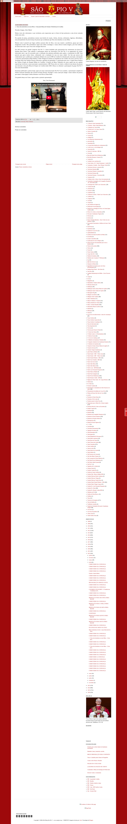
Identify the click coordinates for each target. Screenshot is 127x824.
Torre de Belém (91, 502)
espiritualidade (90, 232)
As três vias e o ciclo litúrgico (94, 147)
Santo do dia (90, 448)
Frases (88, 250)
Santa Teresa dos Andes (92, 442)
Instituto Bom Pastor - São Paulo (95, 269)
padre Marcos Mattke (92, 351)
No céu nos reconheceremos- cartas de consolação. (99, 314)
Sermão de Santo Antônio (93, 472)
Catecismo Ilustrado (92, 169)
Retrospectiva (90, 420)
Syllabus (89, 496)
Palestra (89, 381)
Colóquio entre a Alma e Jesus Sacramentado (97, 179)
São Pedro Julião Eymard (93, 462)
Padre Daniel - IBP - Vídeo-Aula (95, 355)
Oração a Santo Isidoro (94, 573)
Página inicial (49, 164)
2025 (89, 690)
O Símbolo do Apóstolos (93, 344)
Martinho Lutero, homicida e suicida (95, 751)
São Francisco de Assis (92, 454)
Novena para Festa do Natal (93, 330)
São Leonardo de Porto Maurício (95, 458)
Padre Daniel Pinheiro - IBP (93, 357)
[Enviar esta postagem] (30, 119)
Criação (89, 202)
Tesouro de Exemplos (92, 500)
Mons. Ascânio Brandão (93, 304)
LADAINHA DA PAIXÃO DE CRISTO (97, 766)
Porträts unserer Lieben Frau (94, 401)
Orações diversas (91, 347)
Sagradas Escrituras (91, 430)
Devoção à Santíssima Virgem (94, 213)
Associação (23, 121)
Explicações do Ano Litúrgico (94, 240)
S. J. (88, 424)
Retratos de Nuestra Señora (93, 418)
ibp (88, 260)
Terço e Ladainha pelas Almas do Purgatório (97, 757)
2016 (89, 539)
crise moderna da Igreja (92, 204)
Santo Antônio (90, 446)
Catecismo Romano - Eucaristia (94, 175)
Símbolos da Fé (91, 492)
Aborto (89, 133)
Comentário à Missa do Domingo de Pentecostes (98, 769)
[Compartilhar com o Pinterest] (38, 119)
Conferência (90, 192)
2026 (89, 692)
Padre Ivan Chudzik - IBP (93, 359)
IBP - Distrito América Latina (94, 783)
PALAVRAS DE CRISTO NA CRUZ (98, 627)
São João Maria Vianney (93, 456)
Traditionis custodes (92, 504)
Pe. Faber (89, 383)
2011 (89, 528)
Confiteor (89, 196)
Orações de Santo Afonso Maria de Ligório (97, 346)
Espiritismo (90, 228)
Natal (88, 312)
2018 (89, 544)
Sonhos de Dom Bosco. (92, 494)
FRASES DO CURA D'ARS (94, 763)
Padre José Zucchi (91, 361)
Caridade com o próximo (93, 161)
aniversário (89, 141)
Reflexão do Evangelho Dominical (95, 414)
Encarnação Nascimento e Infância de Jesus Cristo (99, 223)
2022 (89, 553)
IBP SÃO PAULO (91, 262)
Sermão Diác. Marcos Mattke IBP (95, 474)
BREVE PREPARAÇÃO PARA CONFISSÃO (98, 754)
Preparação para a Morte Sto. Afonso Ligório (97, 403)
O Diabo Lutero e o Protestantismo (95, 334)
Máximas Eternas (91, 284)
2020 (89, 548)
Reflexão (89, 412)
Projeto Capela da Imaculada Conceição (40, 16)
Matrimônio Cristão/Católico (94, 282)
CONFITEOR (92, 613)
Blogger (91, 820)
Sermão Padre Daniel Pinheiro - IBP (95, 482)
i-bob (80, 820)
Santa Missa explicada (92, 438)
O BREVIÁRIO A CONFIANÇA (97, 657)
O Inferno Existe (91, 336)
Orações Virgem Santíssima (93, 349)
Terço (88, 498)
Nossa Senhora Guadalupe (93, 322)
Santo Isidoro (90, 452)
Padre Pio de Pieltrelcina (93, 375)
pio (88, 395)
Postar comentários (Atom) (25, 167)
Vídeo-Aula (90, 513)
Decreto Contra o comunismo (94, 772)
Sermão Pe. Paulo (91, 488)
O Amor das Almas (91, 332)
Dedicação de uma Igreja (93, 206)
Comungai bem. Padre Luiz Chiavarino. (96, 184)
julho (90, 678)
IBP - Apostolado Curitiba (93, 779)
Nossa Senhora (90, 318)
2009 (89, 523)
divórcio (89, 218)
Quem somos (18, 16)
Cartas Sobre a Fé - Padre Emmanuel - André (97, 163)
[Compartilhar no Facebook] (37, 119)
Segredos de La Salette (92, 466)
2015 (89, 537)
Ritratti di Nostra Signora (93, 422)
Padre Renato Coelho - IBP (93, 377)
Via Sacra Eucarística (92, 511)
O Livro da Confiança (92, 338)
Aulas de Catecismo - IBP (93, 151)
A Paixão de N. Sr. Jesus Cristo (94, 129)
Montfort (89, 308)
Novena (89, 328)
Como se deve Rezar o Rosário (94, 760)
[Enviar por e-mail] (33, 119)
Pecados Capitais (91, 385)
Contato (54, 16)
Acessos (89, 135)
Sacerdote (89, 426)
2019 (89, 546)
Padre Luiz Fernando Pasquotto (94, 369)
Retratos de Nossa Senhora (93, 416)
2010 (89, 526)
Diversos (89, 215)
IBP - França (90, 785)
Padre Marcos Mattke (92, 371)
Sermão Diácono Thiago (93, 478)
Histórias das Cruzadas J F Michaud (95, 258)
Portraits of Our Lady (92, 399)
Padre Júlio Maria (91, 363)
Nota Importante (91, 326)
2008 (89, 521)
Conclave (89, 190)
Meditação (89, 286)
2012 (89, 530)
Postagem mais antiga (77, 164)
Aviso (88, 153)
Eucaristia (89, 236)
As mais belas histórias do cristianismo (96, 145)
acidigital (89, 137)
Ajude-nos (26, 16)
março (90, 560)
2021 (89, 551)
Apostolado (90, 143)
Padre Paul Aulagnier (92, 373)
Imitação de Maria (91, 264)
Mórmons (89, 310)
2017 (89, 542)
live (88, 278)
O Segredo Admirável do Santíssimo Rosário (97, 342)
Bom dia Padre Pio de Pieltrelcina (95, 155)
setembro (91, 680)
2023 (89, 685)
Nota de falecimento (92, 324)
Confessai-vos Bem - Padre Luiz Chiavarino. (97, 194)
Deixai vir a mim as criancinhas (94, 212)
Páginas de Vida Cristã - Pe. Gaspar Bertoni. (97, 379)
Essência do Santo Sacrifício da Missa (96, 234)
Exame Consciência (92, 238)
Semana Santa (90, 468)
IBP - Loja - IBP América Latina (94, 787)
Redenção (89, 410)
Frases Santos (90, 252)
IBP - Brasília (90, 781)
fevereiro (91, 557)
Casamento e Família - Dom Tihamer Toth (97, 165)
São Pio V (89, 464)
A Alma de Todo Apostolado (94, 123)
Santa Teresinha (91, 444)
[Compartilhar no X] (36, 119)
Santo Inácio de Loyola (92, 450)
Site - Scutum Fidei (91, 791)
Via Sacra (89, 509)
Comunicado (90, 186)
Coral (88, 200)
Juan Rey (89, 271)
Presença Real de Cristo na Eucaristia (96, 406)
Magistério (89, 280)
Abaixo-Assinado (91, 131)
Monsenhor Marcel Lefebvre (94, 306)
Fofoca (89, 248)
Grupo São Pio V (91, 254)
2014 (89, 535)
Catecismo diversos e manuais (94, 167)
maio (90, 673)
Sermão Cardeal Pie (92, 470)
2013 (89, 532)
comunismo (90, 188)
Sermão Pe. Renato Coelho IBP (94, 490)
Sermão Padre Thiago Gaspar (94, 484)
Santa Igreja (90, 434)
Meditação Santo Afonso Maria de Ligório (97, 288)
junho (90, 675)
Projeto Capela (90, 408)
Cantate (89, 159)
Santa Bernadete (91, 432)
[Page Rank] (88, 808)
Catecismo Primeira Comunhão (94, 171)
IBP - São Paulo (91, 789)
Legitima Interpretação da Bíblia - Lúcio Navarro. (98, 273)
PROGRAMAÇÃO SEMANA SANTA (98, 582)
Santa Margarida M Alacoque (94, 436)
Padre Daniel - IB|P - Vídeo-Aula (95, 353)
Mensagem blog (91, 292)
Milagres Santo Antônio (92, 296)
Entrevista (89, 226)
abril (90, 562)
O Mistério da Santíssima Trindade (95, 339)
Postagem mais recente (20, 164)
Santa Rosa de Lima (92, 440)
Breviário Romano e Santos (93, 157)
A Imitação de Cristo (92, 127)
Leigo (88, 276)
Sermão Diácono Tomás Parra (94, 480)
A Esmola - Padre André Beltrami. (95, 125)
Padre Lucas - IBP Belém (93, 367)
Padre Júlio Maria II (92, 365)
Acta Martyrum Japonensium (94, 139)
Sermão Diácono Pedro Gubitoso (95, 476)
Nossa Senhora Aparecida (93, 320)
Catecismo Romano (91, 173)
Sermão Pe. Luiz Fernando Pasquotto (96, 486)
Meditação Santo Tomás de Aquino (95, 290)
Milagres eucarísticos (92, 294)
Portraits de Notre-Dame (93, 397)
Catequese (89, 177)
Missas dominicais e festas (93, 302)
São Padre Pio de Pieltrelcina (94, 460)
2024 (89, 687)
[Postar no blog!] (34, 119)
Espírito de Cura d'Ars (92, 230)
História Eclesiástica (92, 256)
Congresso (89, 198)
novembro (91, 682)
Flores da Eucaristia (91, 246)
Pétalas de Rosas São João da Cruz (95, 393)
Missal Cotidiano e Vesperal (93, 300)
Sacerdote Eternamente (92, 428)
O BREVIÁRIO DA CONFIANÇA (97, 564)
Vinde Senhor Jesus (91, 515)
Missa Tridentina (29, 121)
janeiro (91, 555)
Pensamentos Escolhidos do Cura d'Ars (96, 391)
